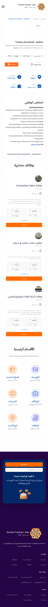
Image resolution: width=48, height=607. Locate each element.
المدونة (43, 595)
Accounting (38, 189)
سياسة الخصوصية (40, 582)
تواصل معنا (27, 595)
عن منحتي (43, 577)
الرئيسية (43, 19)
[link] (32, 6)
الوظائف (35, 19)
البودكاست (14, 565)
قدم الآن (13, 64)
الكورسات (43, 559)
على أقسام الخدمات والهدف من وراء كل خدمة (24, 356)
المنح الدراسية (27, 559)
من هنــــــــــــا (34, 144)
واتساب (43, 600)
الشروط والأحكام (26, 582)
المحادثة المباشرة (12, 595)
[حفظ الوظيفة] (40, 193)
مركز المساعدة (27, 600)
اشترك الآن (24, 464)
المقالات (28, 565)
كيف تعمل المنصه (26, 577)
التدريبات (43, 565)
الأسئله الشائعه (12, 577)
